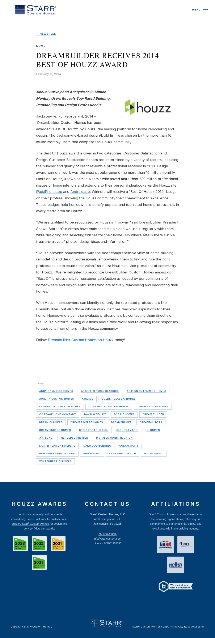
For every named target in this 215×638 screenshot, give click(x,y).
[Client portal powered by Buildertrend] (176, 586)
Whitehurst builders (55, 461)
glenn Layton (127, 430)
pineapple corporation (57, 453)
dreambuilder (121, 422)
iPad (39, 192)
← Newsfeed (46, 33)
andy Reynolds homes (56, 391)
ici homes (153, 430)
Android (76, 192)
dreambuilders (151, 422)
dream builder (153, 414)
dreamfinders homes (55, 430)
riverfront (92, 453)
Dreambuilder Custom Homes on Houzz (81, 340)
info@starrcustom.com (107, 538)
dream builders (51, 422)
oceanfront (129, 445)
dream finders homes (87, 422)
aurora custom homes (56, 398)
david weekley (95, 414)
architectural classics (100, 391)
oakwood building (97, 445)
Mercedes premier (74, 437)
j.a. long (46, 437)
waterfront (153, 453)
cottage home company (57, 414)
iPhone (50, 192)
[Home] (35, 9)
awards (87, 398)
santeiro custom (122, 453)
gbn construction (94, 430)
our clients (56, 514)
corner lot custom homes (60, 406)
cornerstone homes (153, 406)
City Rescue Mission (191, 626)
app (59, 192)
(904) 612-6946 (107, 533)
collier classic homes (118, 398)
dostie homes (124, 414)
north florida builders (57, 445)
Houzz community (33, 514)
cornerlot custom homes (109, 406)
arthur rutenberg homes (146, 391)
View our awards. (44, 528)
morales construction (114, 437)
